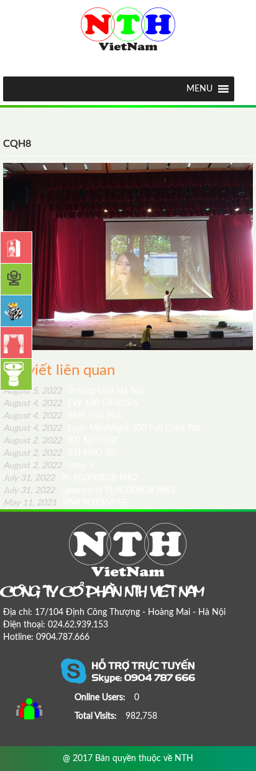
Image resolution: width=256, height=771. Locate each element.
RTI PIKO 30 (59, 453)
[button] (199, 88)
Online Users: (101, 697)
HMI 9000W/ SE (65, 503)
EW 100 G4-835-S (71, 403)
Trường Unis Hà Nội (73, 391)
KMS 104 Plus (62, 416)
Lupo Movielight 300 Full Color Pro (102, 428)
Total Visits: (97, 716)
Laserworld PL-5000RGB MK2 (89, 490)
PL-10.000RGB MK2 (70, 478)
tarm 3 (48, 465)
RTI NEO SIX (60, 440)
